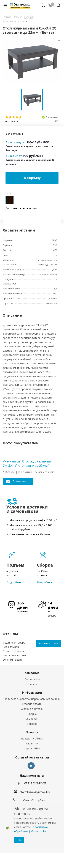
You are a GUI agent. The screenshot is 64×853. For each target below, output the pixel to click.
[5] (20, 117)
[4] (17, 117)
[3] (13, 117)
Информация (32, 693)
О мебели (32, 718)
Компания (32, 673)
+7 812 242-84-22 (34, 783)
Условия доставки (32, 709)
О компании (32, 679)
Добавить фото (21, 481)
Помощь (32, 732)
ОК (19, 839)
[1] (7, 117)
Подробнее (14, 582)
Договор (32, 723)
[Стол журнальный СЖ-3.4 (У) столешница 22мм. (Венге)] (32, 61)
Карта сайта (32, 748)
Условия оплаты (32, 704)
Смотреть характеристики (22, 208)
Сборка (32, 713)
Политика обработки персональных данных (32, 699)
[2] (10, 117)
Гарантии (32, 743)
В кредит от (14, 156)
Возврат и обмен (32, 738)
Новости (32, 684)
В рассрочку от (16, 142)
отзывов (11, 121)
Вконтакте (31, 765)
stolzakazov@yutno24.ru (35, 792)
